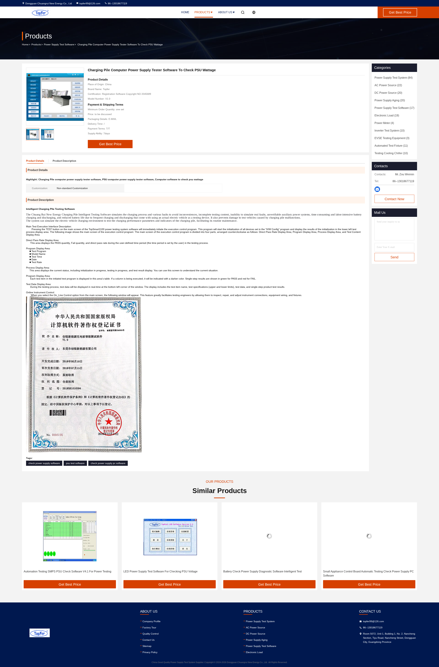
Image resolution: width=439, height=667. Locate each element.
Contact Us (149, 640)
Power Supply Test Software (59, 44)
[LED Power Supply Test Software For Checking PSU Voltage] (70, 536)
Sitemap (147, 646)
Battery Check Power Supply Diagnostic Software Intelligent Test (162, 571)
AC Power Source (255, 627)
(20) (388, 92)
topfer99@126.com (89, 3)
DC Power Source (255, 633)
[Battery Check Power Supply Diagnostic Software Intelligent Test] (169, 536)
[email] (377, 189)
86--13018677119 (117, 3)
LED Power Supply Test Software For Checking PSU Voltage (61, 571)
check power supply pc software (108, 463)
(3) (392, 138)
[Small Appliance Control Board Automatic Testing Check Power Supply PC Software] (269, 536)
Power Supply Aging (257, 640)
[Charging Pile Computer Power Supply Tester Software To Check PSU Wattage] (55, 97)
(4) (384, 123)
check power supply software (44, 463)
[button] (28, 542)
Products (202, 12)
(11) (391, 145)
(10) (390, 130)
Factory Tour (149, 627)
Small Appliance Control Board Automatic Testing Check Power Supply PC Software (268, 573)
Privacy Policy (150, 652)
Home (185, 12)
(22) (388, 85)
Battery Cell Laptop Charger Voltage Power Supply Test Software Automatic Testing (369, 573)
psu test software (75, 463)
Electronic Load (254, 652)
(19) (387, 115)
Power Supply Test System (260, 621)
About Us (225, 12)
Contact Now (394, 199)
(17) (394, 107)
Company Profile (152, 621)
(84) (394, 77)
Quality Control (151, 633)
